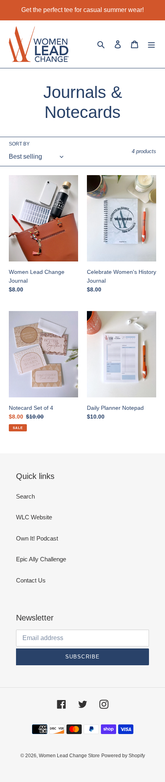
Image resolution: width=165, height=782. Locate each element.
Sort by (19, 144)
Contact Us (31, 580)
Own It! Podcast (37, 538)
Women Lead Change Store (69, 755)
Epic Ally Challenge (41, 559)
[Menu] (151, 44)
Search (25, 496)
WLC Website (34, 517)
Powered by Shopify (123, 755)
